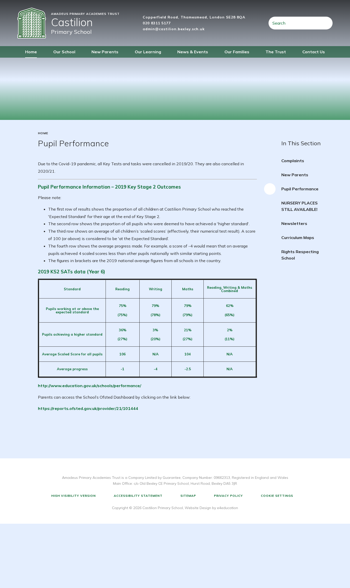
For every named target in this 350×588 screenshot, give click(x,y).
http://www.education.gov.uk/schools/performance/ (89, 385)
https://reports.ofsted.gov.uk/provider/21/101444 (88, 408)
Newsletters (294, 223)
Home (43, 133)
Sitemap (188, 496)
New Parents (294, 174)
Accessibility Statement (138, 496)
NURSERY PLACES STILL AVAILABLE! (299, 206)
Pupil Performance (299, 188)
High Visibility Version (73, 496)
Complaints (292, 160)
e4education (227, 508)
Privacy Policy (228, 496)
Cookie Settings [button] (277, 496)
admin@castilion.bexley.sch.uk (174, 29)
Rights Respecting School (300, 255)
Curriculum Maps (297, 237)
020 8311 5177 (157, 23)
